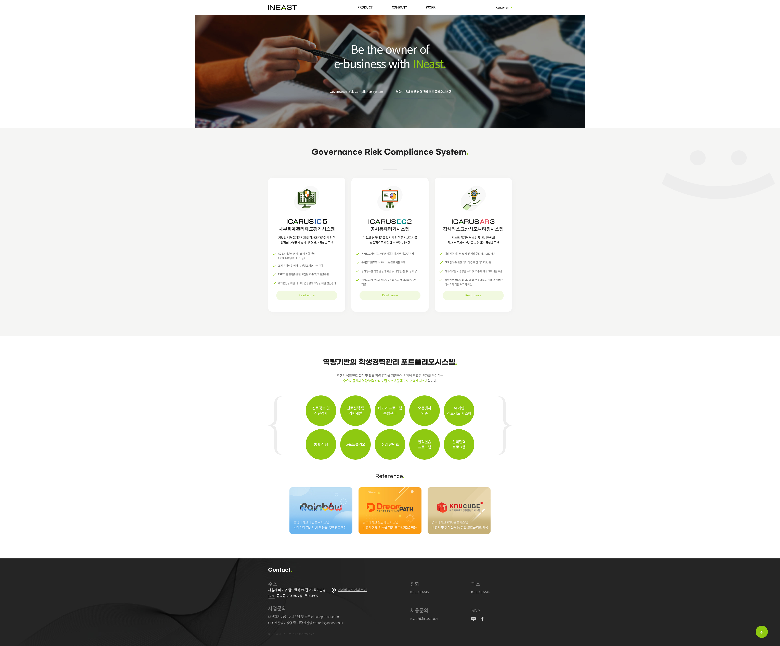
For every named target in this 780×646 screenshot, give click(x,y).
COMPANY (399, 7)
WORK (431, 7)
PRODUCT (365, 7)
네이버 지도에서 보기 (352, 589)
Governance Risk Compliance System (356, 91)
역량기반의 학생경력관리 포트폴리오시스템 (424, 91)
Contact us (502, 7)
